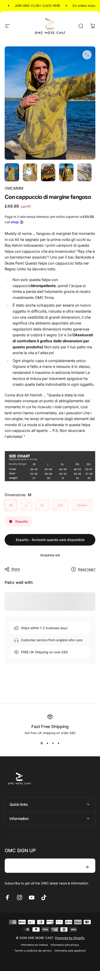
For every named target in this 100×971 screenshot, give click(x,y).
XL (42, 505)
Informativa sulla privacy (65, 944)
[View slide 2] (47, 743)
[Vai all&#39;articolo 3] (48, 172)
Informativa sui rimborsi (34, 944)
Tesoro (82, 505)
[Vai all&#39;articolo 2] (30, 172)
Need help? (86, 569)
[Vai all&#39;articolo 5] (84, 172)
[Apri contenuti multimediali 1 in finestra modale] (87, 54)
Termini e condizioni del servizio (33, 950)
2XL (60, 505)
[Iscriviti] (87, 867)
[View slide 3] (53, 743)
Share (15, 569)
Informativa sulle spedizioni (70, 950)
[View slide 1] (41, 743)
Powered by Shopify (69, 938)
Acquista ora (50, 555)
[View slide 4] (58, 743)
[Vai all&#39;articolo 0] (12, 172)
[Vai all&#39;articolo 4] (66, 172)
